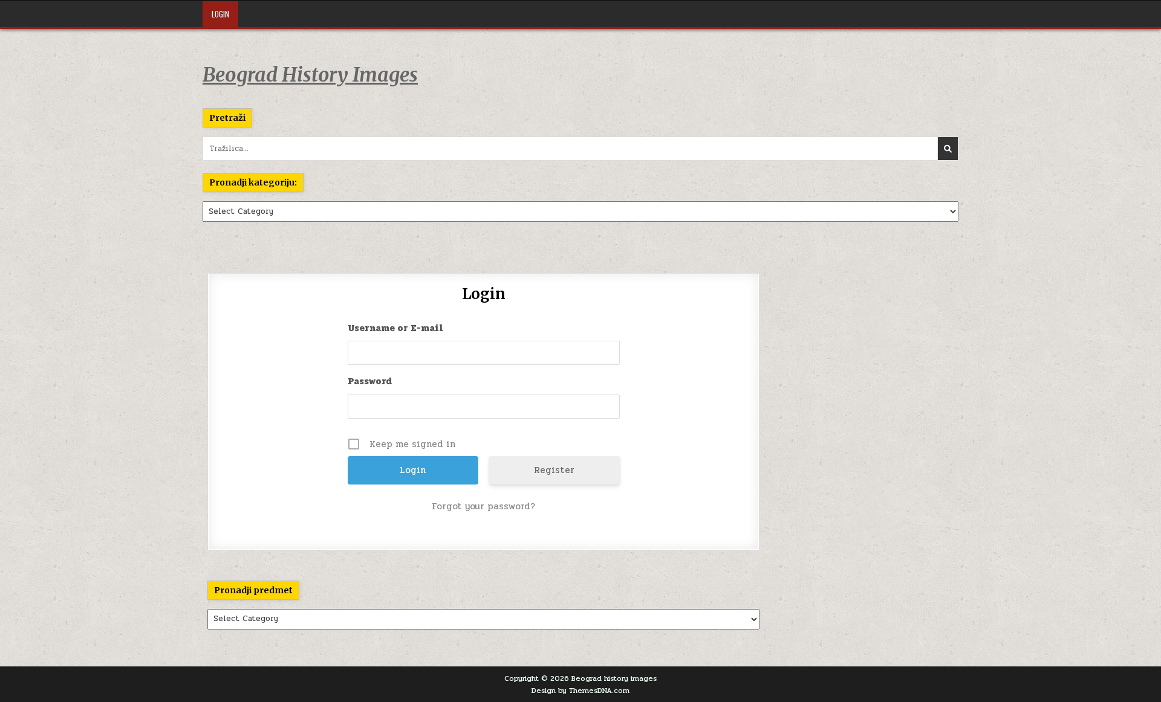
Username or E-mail (395, 328)
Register (554, 470)
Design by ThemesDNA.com (580, 690)
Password (370, 381)
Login (220, 14)
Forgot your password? (483, 506)
